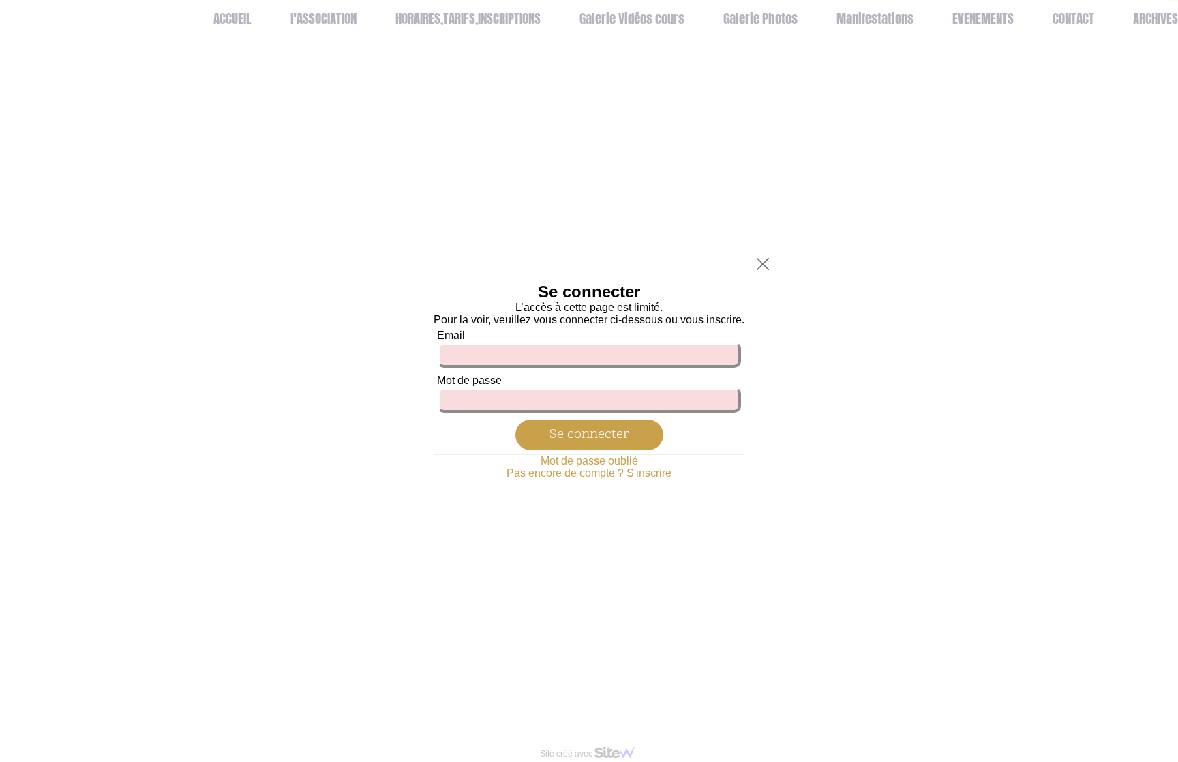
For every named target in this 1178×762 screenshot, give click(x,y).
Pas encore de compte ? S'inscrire (589, 473)
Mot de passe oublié (589, 461)
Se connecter (589, 434)
